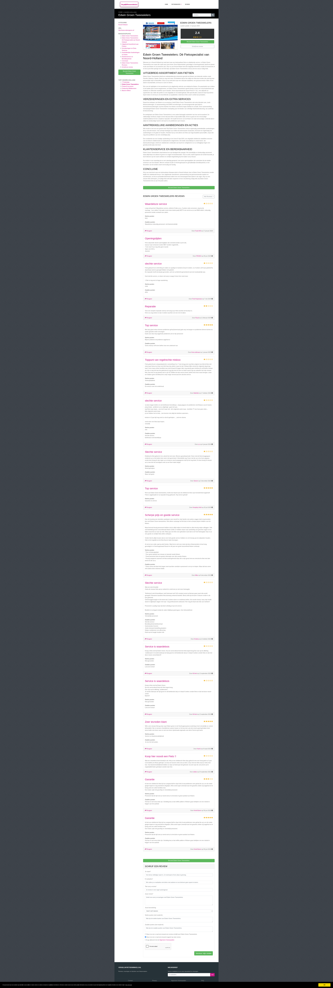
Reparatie (150, 306)
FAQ (202, 980)
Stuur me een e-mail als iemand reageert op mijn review (163, 937)
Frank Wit (198, 231)
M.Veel (195, 673)
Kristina (196, 639)
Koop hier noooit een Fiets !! (160, 756)
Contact (130, 980)
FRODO (198, 256)
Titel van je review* (151, 886)
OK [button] (324, 985)
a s (199, 444)
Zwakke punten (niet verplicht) (154, 924)
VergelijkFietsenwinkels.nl (129, 4)
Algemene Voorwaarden (166, 940)
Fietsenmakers (175, 4)
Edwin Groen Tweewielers (130, 36)
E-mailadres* (149, 879)
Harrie (199, 748)
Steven (196, 481)
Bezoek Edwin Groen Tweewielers (129, 72)
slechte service (153, 263)
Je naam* (148, 871)
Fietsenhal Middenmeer (129, 88)
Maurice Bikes (126, 90)
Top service (151, 325)
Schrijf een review (127, 67)
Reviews (187, 4)
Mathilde (196, 393)
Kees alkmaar (195, 352)
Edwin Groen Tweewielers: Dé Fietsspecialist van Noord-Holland (131, 40)
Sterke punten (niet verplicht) (154, 915)
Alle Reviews (208, 196)
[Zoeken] (213, 15)
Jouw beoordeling (150, 907)
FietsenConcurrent (127, 86)
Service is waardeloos (157, 646)
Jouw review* (149, 894)
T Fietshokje (125, 82)
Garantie (150, 779)
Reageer (149, 231)
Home (166, 4)
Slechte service (153, 451)
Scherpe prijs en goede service (162, 515)
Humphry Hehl (197, 507)
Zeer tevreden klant (156, 721)
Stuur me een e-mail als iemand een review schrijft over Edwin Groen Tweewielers (171, 934)
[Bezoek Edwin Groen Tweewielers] (160, 35)
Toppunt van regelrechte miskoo (163, 359)
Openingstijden (153, 238)
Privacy (154, 980)
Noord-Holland (130, 12)
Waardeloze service (156, 204)
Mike (196, 575)
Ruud (197, 318)
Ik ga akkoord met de (160, 940)
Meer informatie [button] (128, 984)
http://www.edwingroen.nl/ (126, 30)
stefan (195, 772)
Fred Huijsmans (197, 299)
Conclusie (125, 61)
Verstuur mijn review (203, 953)
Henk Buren (197, 810)
